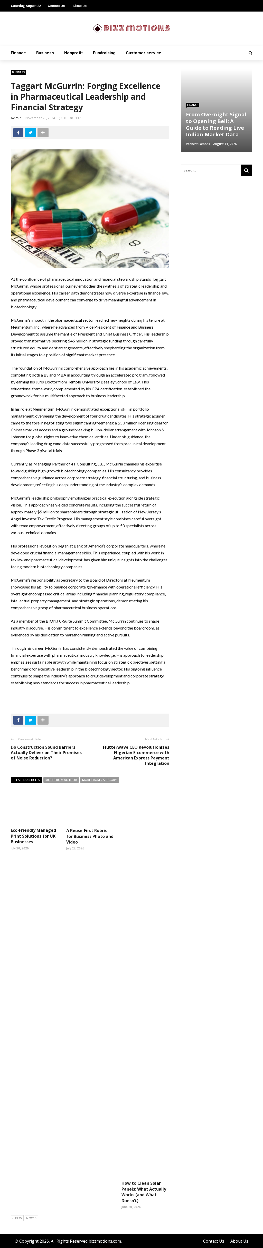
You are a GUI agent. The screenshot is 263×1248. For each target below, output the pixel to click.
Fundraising (104, 52)
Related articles (26, 780)
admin (16, 118)
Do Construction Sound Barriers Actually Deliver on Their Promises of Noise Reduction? (46, 752)
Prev (18, 1218)
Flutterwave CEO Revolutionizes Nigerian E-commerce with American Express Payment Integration (136, 755)
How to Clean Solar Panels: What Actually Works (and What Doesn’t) (143, 1191)
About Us (79, 6)
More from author (61, 780)
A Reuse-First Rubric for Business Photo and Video (90, 836)
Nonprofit (73, 52)
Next (30, 1218)
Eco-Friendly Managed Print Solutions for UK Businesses (33, 836)
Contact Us (56, 6)
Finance (18, 52)
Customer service (143, 52)
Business (45, 52)
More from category (99, 780)
